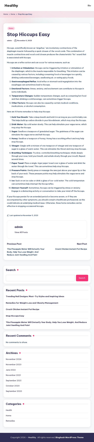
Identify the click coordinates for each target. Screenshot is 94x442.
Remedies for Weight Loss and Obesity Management (32, 303)
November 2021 (13, 375)
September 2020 (14, 391)
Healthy (11, 5)
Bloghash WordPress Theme (69, 437)
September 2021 (13, 380)
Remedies (10, 421)
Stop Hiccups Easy (15, 316)
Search (11, 270)
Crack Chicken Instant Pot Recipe (22, 309)
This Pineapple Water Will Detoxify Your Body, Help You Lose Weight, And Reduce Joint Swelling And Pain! (46, 323)
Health (9, 410)
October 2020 (13, 386)
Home (11, 28)
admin (19, 227)
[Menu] (89, 5)
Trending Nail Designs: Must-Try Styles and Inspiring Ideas (35, 296)
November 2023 (13, 364)
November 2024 (13, 359)
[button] (21, 232)
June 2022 (11, 370)
